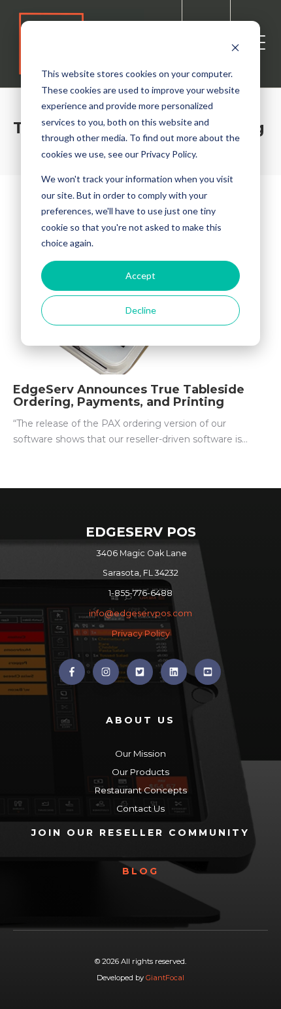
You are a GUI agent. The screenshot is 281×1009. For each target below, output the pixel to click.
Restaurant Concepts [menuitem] (141, 790)
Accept (140, 275)
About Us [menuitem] (140, 720)
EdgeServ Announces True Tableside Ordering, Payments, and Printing (128, 396)
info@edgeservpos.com (140, 613)
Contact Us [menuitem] (140, 808)
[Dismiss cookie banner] (235, 49)
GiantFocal (165, 977)
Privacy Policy (141, 633)
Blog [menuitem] (140, 871)
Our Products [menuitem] (140, 772)
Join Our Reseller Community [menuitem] (140, 832)
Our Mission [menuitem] (140, 753)
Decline (140, 310)
